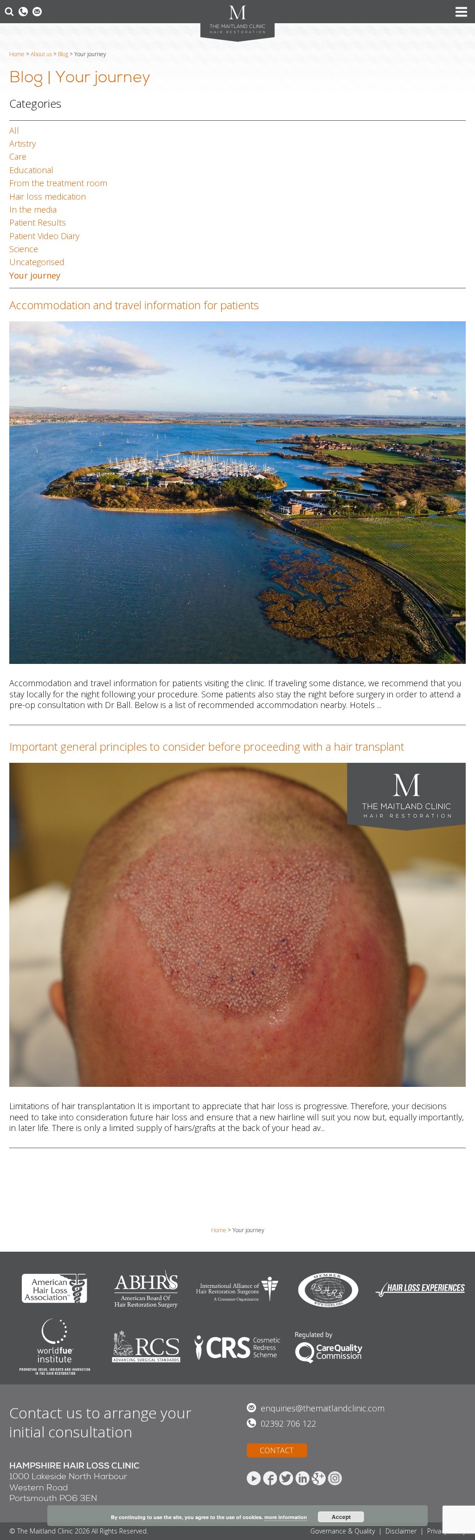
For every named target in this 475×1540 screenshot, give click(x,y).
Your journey (34, 275)
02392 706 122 (288, 1423)
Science (23, 248)
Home (17, 54)
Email (37, 11)
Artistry (22, 143)
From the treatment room (58, 182)
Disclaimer (401, 1531)
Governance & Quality (342, 1531)
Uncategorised (36, 261)
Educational (31, 169)
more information (285, 1517)
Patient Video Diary (44, 235)
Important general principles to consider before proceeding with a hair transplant (206, 746)
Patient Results (37, 222)
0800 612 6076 (23, 11)
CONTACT (277, 1450)
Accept (341, 1517)
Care (17, 156)
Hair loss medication (47, 196)
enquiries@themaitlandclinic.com (323, 1408)
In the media (33, 209)
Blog (63, 54)
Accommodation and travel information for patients (134, 304)
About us (41, 54)
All (14, 130)
